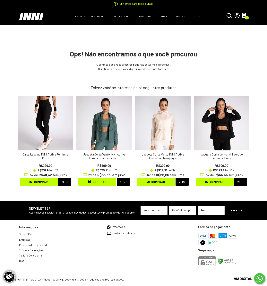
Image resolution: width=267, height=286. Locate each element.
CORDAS (162, 16)
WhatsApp (118, 226)
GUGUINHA (145, 16)
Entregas (24, 239)
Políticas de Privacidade (33, 245)
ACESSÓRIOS (122, 16)
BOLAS (180, 16)
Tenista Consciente (30, 255)
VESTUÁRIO (98, 16)
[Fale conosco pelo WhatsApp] (259, 278)
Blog (21, 260)
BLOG (197, 16)
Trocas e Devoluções (31, 250)
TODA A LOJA (77, 16)
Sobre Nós (25, 234)
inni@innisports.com (124, 233)
